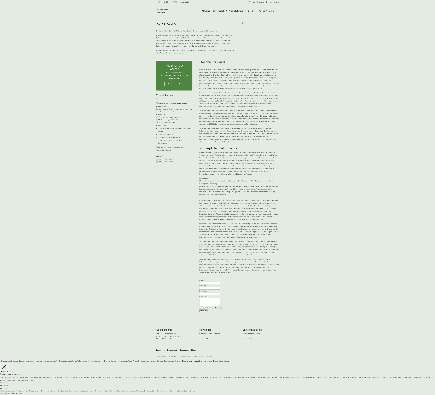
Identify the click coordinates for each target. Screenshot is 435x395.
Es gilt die (214, 308)
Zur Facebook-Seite (175, 84)
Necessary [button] (4, 383)
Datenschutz (172, 350)
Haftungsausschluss (188, 350)
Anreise (252, 2)
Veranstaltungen (236, 11)
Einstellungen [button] (187, 361)
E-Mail (202, 280)
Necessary (6, 385)
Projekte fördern (248, 339)
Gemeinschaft (218, 11)
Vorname (202, 286)
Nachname (203, 291)
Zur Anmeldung (204, 339)
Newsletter (260, 2)
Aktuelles (206, 11)
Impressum (160, 350)
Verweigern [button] (208, 361)
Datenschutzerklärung (217, 308)
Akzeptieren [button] (199, 361)
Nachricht (202, 296)
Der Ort (251, 11)
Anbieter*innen (265, 11)
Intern (276, 2)
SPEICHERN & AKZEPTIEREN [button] (11, 394)
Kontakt (269, 2)
